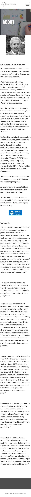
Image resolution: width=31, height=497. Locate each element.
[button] (28, 4)
